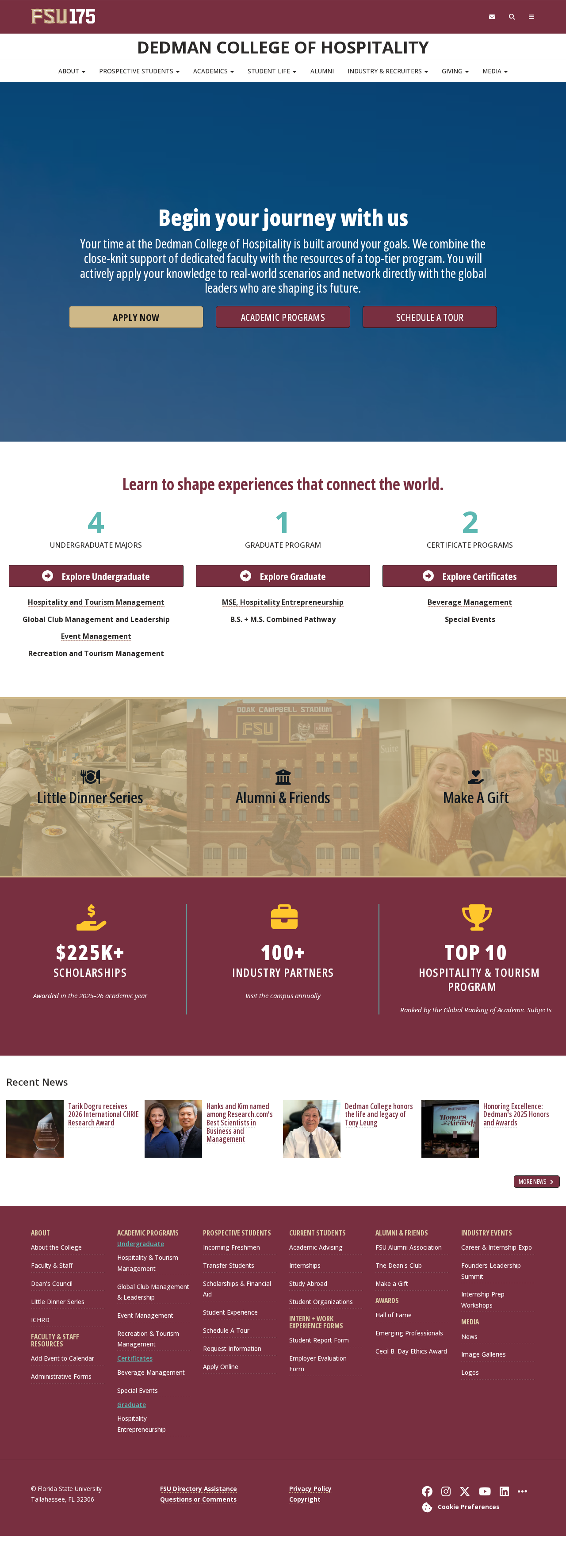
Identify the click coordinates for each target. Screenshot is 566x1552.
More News (533, 1181)
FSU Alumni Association (408, 1247)
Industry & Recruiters (386, 71)
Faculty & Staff (52, 1265)
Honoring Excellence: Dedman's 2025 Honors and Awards (516, 1114)
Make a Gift (391, 1283)
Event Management (96, 636)
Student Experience (230, 1312)
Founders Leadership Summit (491, 1270)
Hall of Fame (393, 1315)
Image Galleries (483, 1354)
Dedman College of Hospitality (283, 46)
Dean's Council (52, 1283)
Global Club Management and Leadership (96, 619)
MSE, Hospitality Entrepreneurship (283, 602)
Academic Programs (283, 317)
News (469, 1336)
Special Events (470, 619)
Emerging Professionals (409, 1333)
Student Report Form (319, 1340)
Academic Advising (316, 1247)
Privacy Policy (310, 1488)
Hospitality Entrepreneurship (141, 1423)
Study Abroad (308, 1283)
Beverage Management (470, 602)
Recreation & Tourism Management (148, 1338)
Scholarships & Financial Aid (237, 1288)
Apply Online (220, 1366)
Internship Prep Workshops (483, 1299)
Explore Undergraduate (106, 576)
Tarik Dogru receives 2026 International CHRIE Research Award (103, 1114)
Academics (211, 71)
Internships (305, 1265)
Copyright (305, 1499)
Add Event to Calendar (62, 1358)
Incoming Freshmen (231, 1247)
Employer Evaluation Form (318, 1363)
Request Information (232, 1348)
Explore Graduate (293, 576)
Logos (470, 1372)
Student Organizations (321, 1301)
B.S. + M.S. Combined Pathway (283, 619)
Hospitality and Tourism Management (96, 602)
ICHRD (40, 1320)
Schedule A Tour (226, 1330)
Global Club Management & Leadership (153, 1291)
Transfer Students (228, 1265)
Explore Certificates (480, 576)
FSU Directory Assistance (198, 1488)
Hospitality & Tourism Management (147, 1262)
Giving (453, 71)
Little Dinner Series (57, 1301)
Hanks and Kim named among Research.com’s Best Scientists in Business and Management (240, 1122)
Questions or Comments (198, 1499)
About (69, 71)
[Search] (512, 17)
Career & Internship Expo (496, 1247)
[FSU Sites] (531, 17)
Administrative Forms (61, 1376)
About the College (56, 1247)
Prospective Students (137, 71)
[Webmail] (492, 17)
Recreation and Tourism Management (96, 653)
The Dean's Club (398, 1265)
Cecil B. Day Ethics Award (411, 1351)
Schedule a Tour (430, 317)
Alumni (322, 71)
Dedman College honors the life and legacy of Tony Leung (379, 1114)
